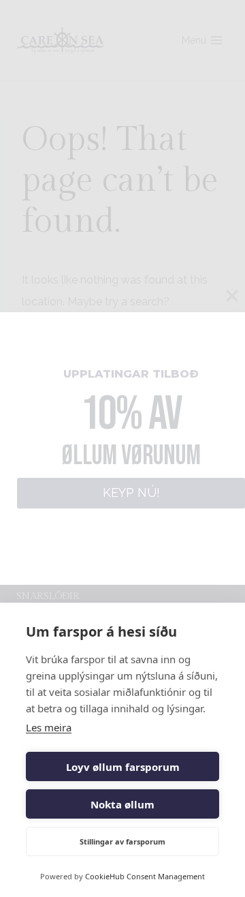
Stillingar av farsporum (122, 841)
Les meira (48, 727)
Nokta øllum (122, 804)
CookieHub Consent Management (145, 876)
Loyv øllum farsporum (123, 767)
